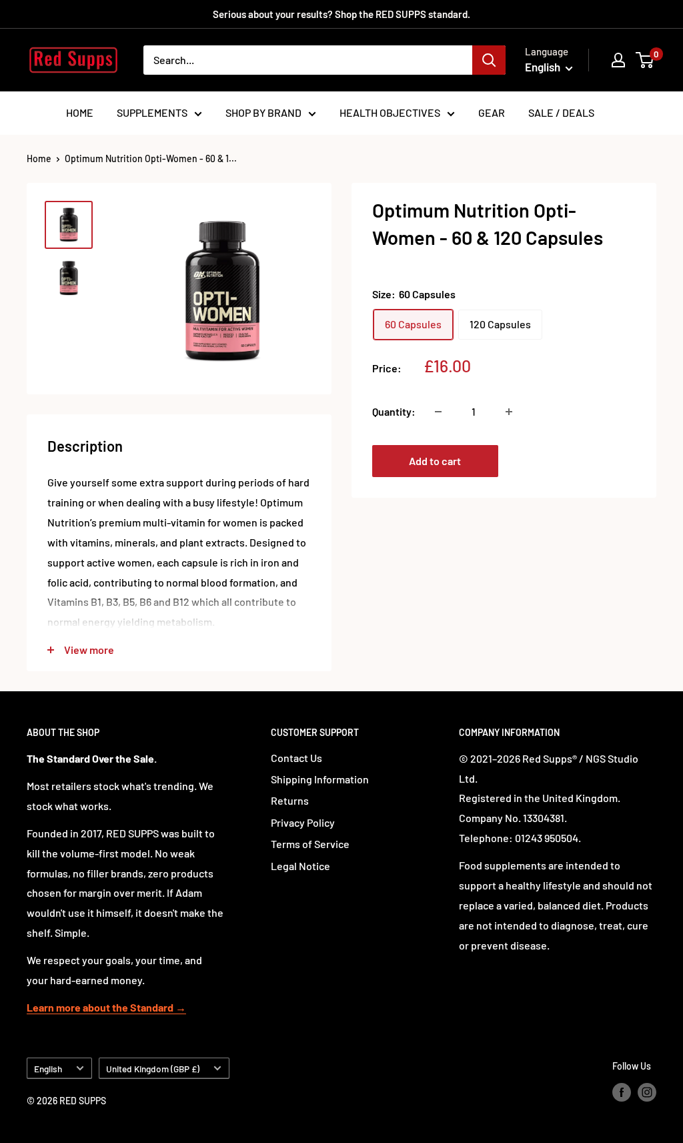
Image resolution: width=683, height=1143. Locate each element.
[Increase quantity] (509, 412)
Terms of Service (310, 843)
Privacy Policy (303, 822)
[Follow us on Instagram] (647, 1092)
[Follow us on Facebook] (621, 1092)
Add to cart (435, 460)
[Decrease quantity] (438, 412)
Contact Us (296, 757)
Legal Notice (300, 865)
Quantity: (394, 411)
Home (39, 158)
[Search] (489, 60)
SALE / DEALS (561, 112)
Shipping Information (320, 779)
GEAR (491, 112)
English (48, 1068)
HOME (79, 112)
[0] (645, 60)
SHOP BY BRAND (263, 112)
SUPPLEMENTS (152, 112)
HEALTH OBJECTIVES (389, 112)
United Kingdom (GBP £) (152, 1068)
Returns (290, 800)
